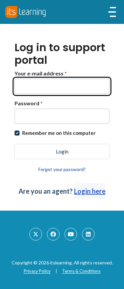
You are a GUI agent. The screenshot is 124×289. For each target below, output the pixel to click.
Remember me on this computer (59, 133)
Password (29, 103)
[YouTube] (70, 234)
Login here (89, 191)
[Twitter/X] (35, 234)
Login (62, 151)
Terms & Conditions (81, 271)
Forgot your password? (62, 169)
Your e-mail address (41, 73)
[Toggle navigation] (112, 12)
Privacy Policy (37, 271)
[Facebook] (53, 234)
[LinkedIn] (88, 234)
